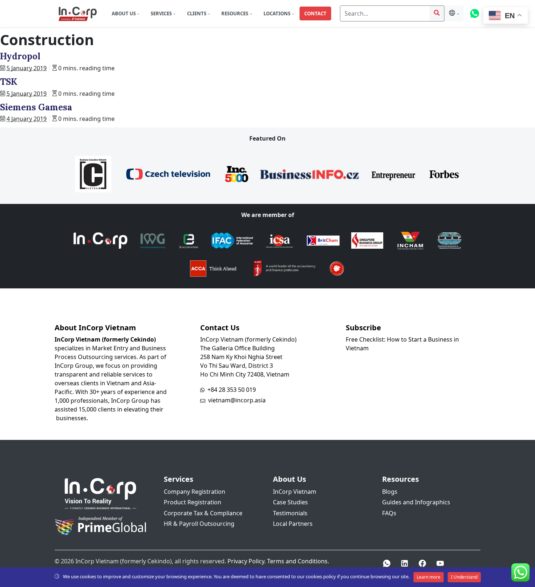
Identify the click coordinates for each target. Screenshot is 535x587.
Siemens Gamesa (36, 107)
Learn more (428, 577)
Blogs (389, 492)
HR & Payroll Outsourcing (199, 524)
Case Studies (290, 502)
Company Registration (194, 492)
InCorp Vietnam (294, 492)
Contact (315, 13)
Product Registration (192, 502)
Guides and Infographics (416, 502)
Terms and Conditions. (298, 561)
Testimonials (290, 513)
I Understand (464, 577)
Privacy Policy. (246, 561)
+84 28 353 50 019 (231, 390)
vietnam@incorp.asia (237, 400)
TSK (8, 81)
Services (162, 13)
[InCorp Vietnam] (77, 13)
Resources (235, 13)
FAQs (389, 513)
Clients (197, 13)
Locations (277, 13)
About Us (124, 13)
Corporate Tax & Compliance (203, 513)
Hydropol (20, 56)
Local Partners (293, 524)
